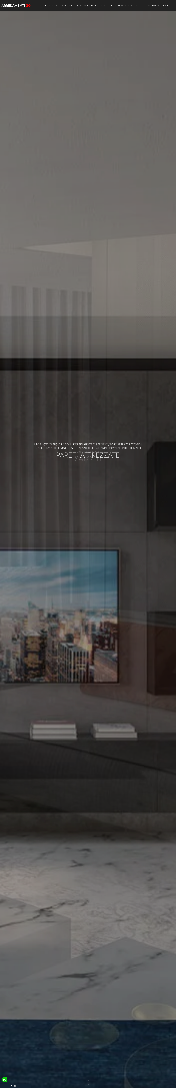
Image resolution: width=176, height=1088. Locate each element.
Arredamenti (16, 5)
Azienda (49, 5)
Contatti (167, 5)
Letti (88, 455)
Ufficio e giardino (145, 5)
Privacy (3, 1086)
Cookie (11, 1086)
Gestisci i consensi (23, 1086)
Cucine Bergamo (69, 5)
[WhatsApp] (4, 1079)
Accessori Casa (120, 5)
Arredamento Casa (94, 5)
